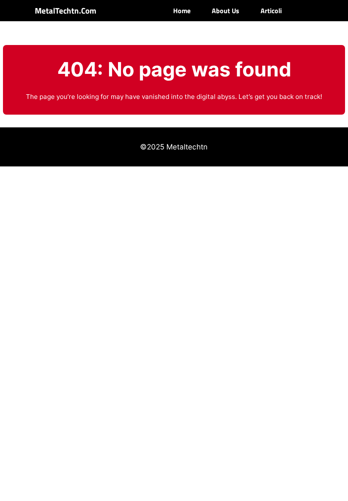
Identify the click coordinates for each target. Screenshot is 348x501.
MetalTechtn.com (65, 11)
